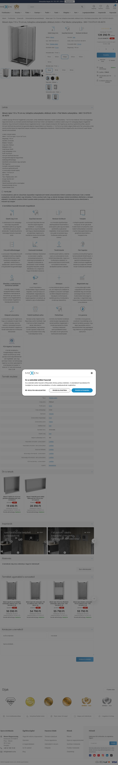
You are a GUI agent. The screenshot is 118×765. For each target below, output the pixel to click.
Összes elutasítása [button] (60, 390)
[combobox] (92, 373)
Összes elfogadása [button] (82, 390)
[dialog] (59, 382)
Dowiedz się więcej (82, 385)
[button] (35, 390)
